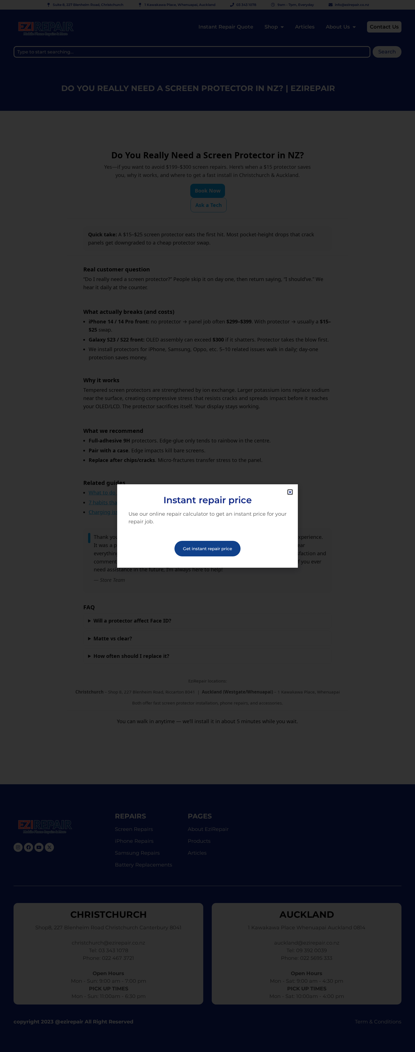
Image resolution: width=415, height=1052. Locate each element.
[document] (207, 526)
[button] (290, 492)
